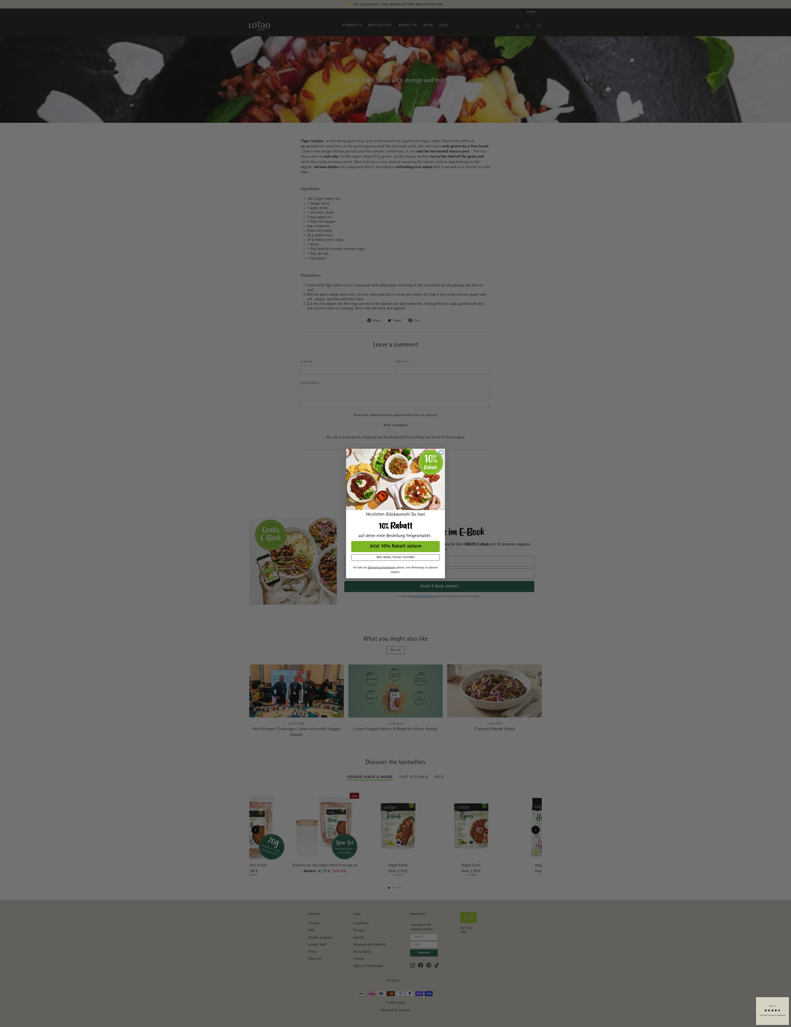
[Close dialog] (441, 452)
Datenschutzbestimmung (382, 567)
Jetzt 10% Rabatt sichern (395, 546)
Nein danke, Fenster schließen (396, 557)
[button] (772, 1011)
